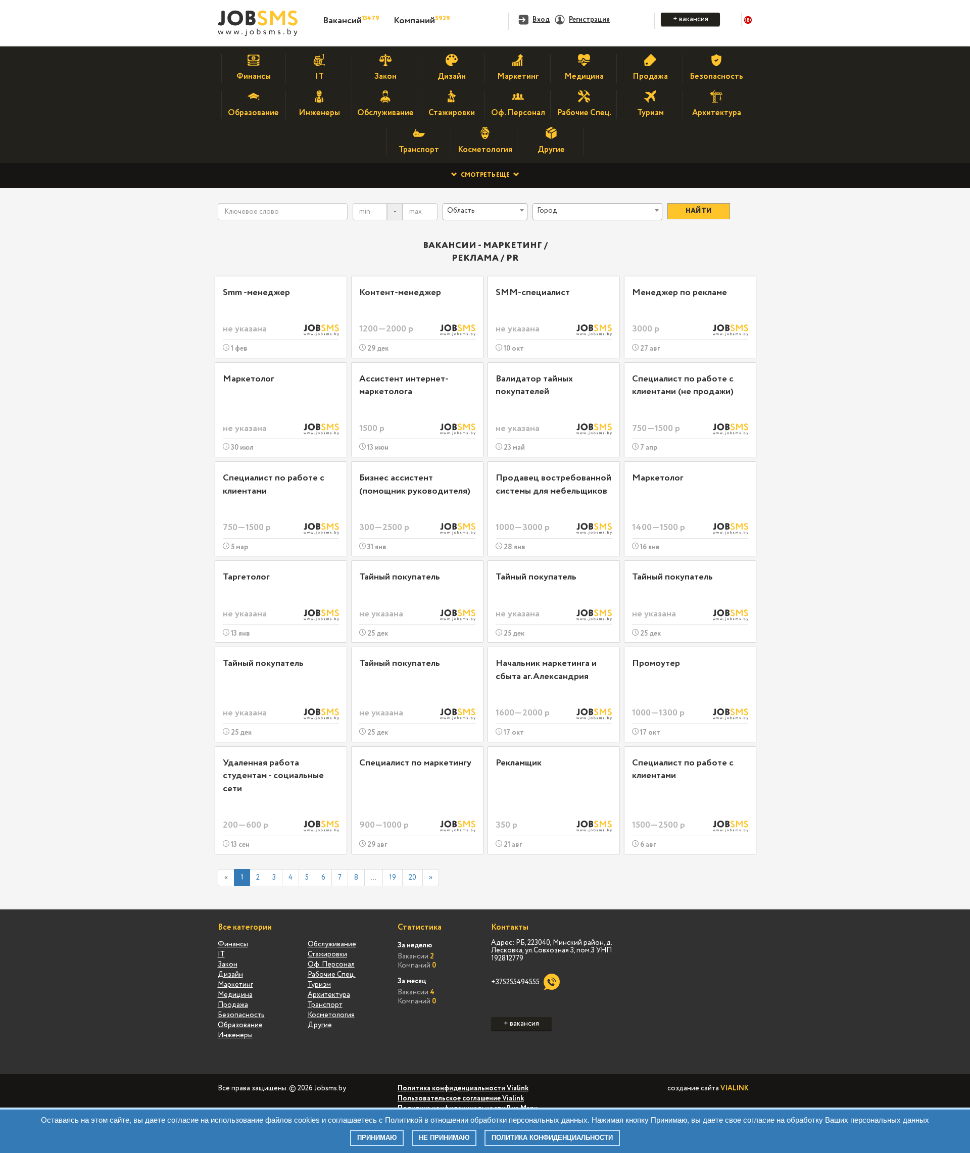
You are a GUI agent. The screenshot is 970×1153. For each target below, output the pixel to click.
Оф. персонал (331, 964)
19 (392, 877)
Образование (240, 1025)
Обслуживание (332, 944)
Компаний (414, 20)
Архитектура (329, 994)
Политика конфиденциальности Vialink (463, 1088)
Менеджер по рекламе (679, 292)
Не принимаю (444, 1137)
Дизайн (230, 974)
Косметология (331, 1015)
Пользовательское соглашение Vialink (461, 1098)
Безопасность (241, 1015)
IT (221, 954)
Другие (320, 1025)
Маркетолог (248, 378)
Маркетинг (235, 984)
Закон (227, 964)
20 (412, 877)
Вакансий (342, 20)
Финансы (233, 944)
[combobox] (485, 211)
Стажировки (327, 954)
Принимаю (377, 1137)
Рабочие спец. (332, 974)
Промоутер (656, 663)
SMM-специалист (533, 292)
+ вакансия (690, 19)
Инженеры (235, 1035)
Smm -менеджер (256, 292)
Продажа (233, 1004)
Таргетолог (246, 577)
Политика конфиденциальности (552, 1137)
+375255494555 (515, 982)
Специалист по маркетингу (415, 762)
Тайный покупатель (399, 577)
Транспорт (325, 1004)
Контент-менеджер (400, 292)
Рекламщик (519, 762)
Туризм (319, 984)
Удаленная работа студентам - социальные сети (273, 775)
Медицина (235, 994)
